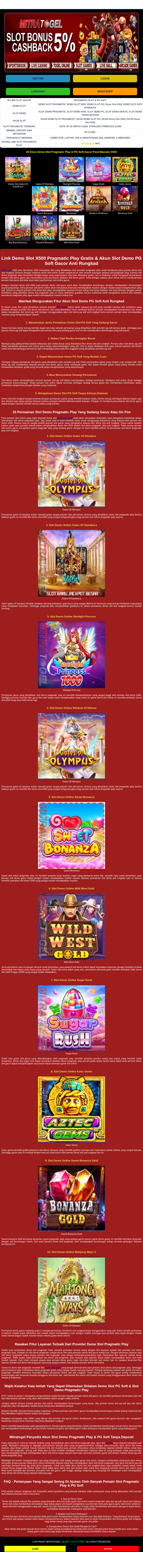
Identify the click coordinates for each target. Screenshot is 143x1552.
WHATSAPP (105, 91)
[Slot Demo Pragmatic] (71, 926)
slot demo (62, 307)
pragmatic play (64, 418)
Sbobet (65, 1542)
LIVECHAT (38, 91)
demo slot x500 (52, 1367)
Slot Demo (78, 1542)
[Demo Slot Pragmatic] (71, 474)
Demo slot (6, 270)
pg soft (109, 1443)
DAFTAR (38, 78)
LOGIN (105, 78)
